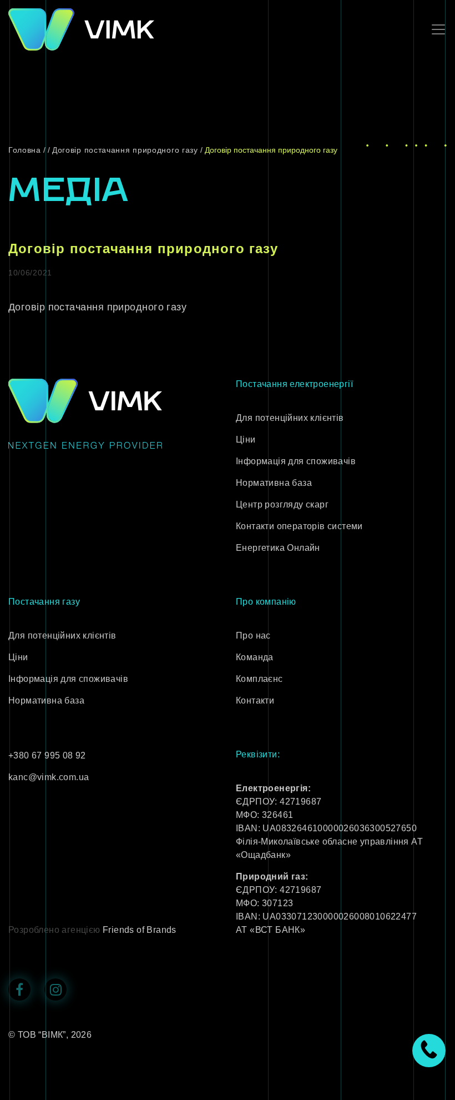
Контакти (255, 700)
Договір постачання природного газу (97, 307)
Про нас (253, 635)
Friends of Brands (139, 930)
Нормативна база (274, 483)
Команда (255, 657)
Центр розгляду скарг (282, 504)
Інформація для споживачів (296, 461)
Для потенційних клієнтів (290, 418)
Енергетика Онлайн (278, 547)
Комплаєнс (259, 679)
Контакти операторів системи (299, 526)
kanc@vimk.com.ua (48, 777)
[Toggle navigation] (435, 29)
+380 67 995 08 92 (47, 755)
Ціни (246, 439)
